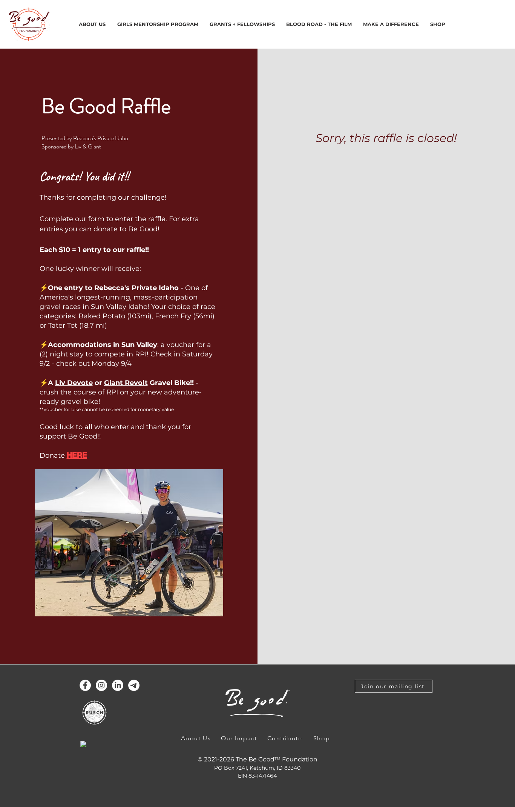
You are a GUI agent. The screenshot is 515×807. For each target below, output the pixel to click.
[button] (242, 24)
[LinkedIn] (117, 685)
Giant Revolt (126, 383)
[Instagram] (101, 685)
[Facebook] (85, 685)
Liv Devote (74, 383)
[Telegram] (133, 685)
